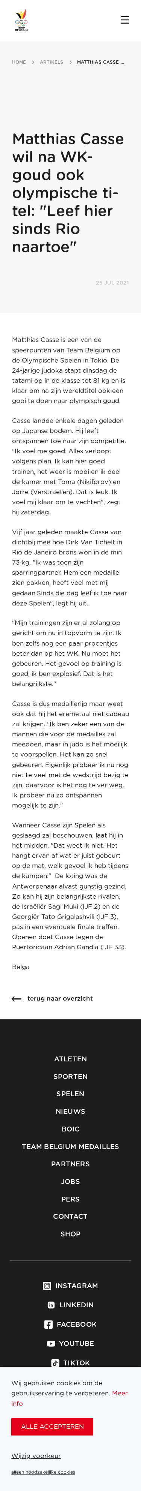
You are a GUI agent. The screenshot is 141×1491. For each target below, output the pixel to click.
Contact (70, 1217)
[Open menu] (125, 20)
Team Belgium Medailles (71, 1147)
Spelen (70, 1094)
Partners (70, 1164)
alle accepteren (52, 1427)
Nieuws (70, 1112)
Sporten (70, 1077)
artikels (52, 62)
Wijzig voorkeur (36, 1456)
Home (19, 62)
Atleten (70, 1059)
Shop (71, 1234)
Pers (70, 1199)
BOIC (71, 1129)
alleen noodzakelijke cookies (43, 1472)
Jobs (70, 1182)
